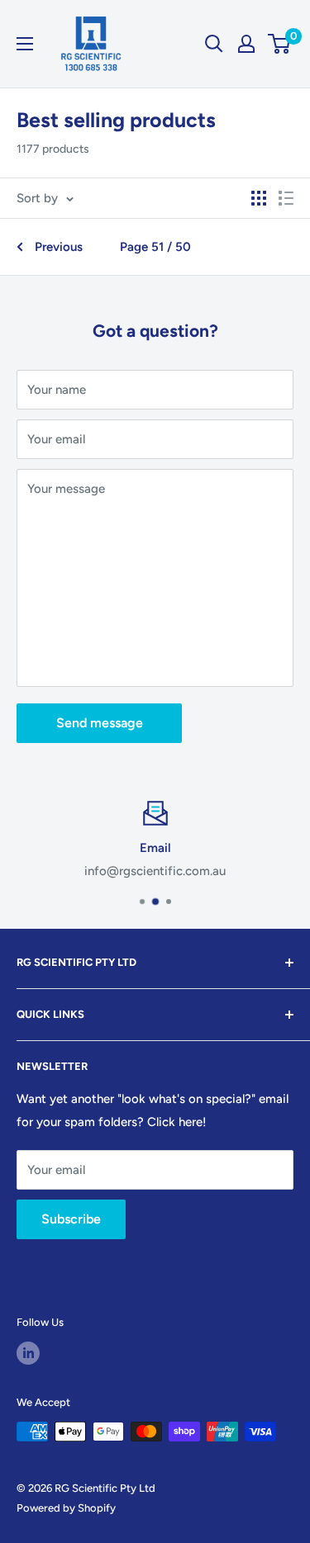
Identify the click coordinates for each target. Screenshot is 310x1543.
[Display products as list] (286, 198)
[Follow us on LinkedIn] (28, 1353)
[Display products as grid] (258, 198)
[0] (279, 44)
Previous (59, 246)
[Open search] (214, 44)
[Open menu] (25, 43)
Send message (99, 723)
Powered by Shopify (66, 1508)
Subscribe (71, 1219)
